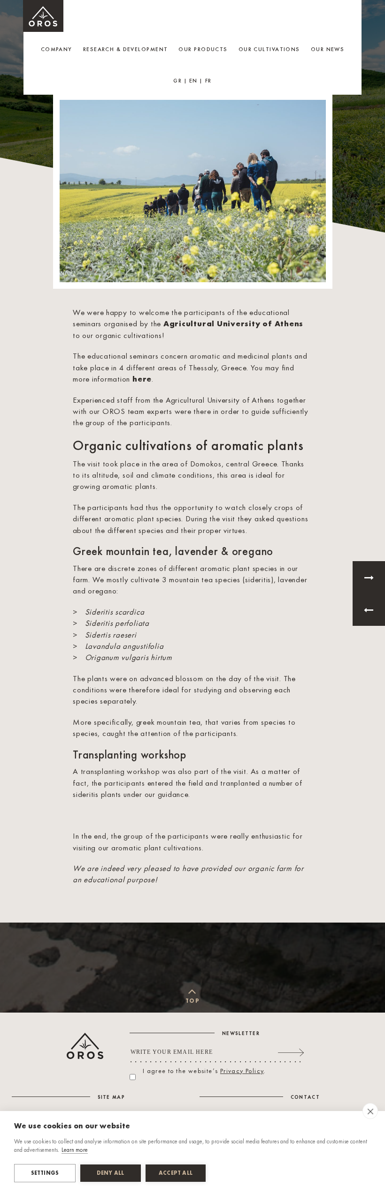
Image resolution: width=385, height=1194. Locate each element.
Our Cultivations (269, 50)
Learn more (75, 1150)
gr (177, 81)
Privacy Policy (242, 1071)
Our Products (202, 50)
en (193, 81)
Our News (328, 50)
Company (56, 50)
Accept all (175, 1173)
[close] (370, 1111)
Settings (45, 1173)
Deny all (110, 1173)
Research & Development (125, 50)
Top (192, 1001)
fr (208, 81)
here (142, 379)
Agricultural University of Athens (233, 324)
